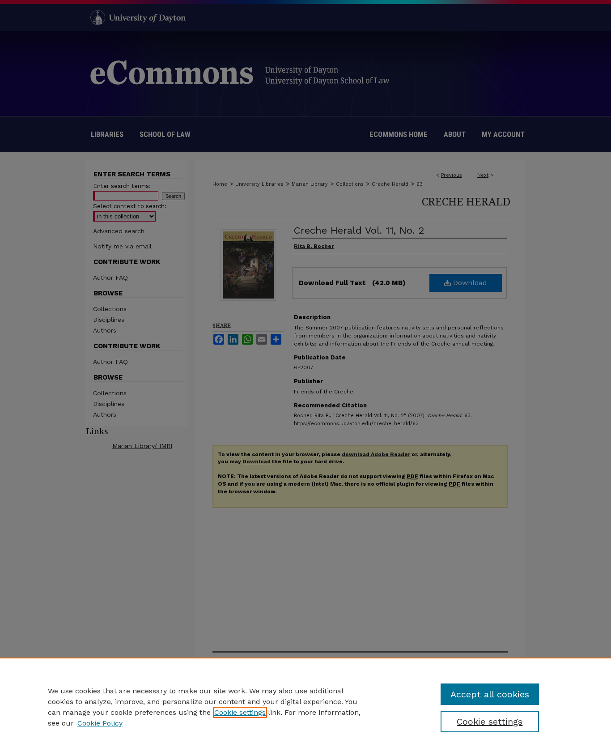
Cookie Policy (100, 723)
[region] (305, 707)
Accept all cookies (489, 694)
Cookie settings (240, 712)
